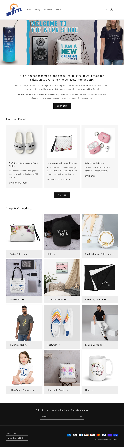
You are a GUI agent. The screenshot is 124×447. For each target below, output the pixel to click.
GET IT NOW (90, 176)
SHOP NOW (62, 106)
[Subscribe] (81, 416)
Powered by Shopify (112, 439)
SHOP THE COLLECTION (57, 179)
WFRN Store (102, 439)
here (91, 98)
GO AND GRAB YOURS (18, 183)
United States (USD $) (15, 438)
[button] (106, 9)
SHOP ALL (62, 195)
